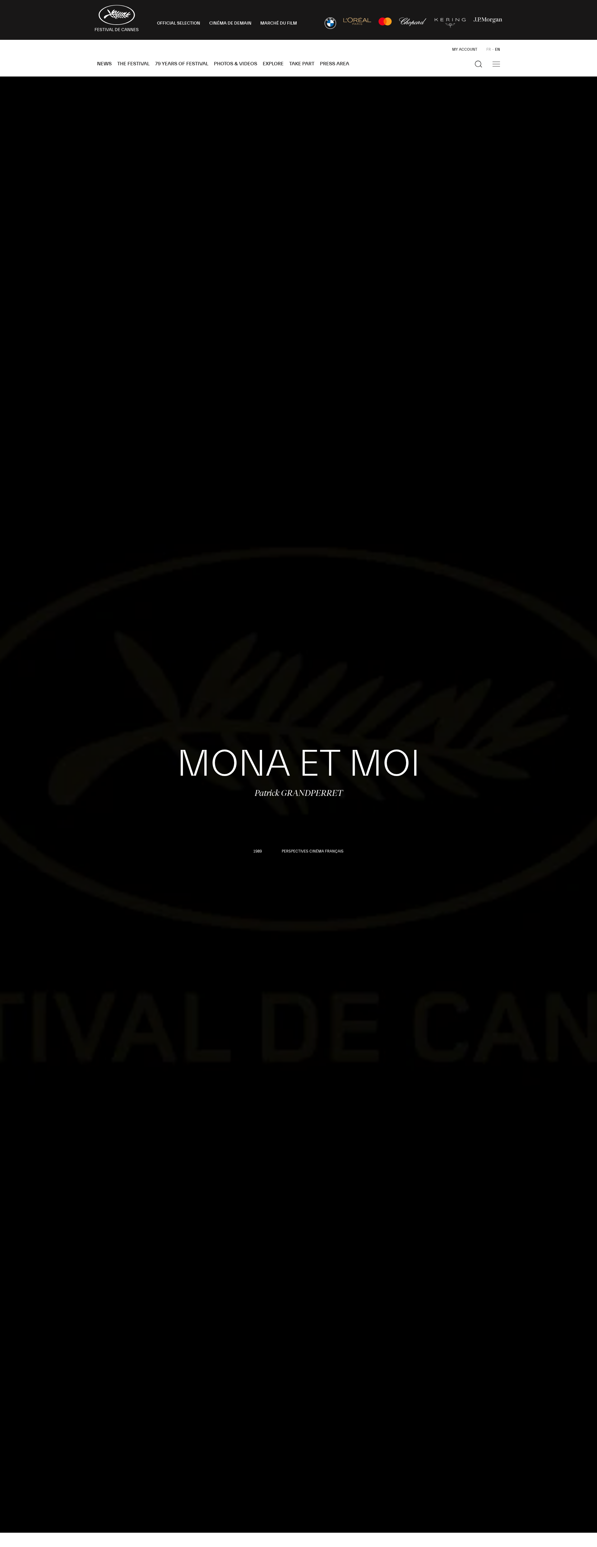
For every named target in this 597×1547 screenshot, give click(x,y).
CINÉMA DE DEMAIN (230, 23)
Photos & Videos (235, 64)
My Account (464, 49)
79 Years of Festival (181, 64)
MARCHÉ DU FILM (278, 23)
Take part (301, 64)
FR (488, 49)
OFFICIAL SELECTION (178, 23)
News (104, 64)
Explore (273, 64)
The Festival (133, 64)
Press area (334, 64)
